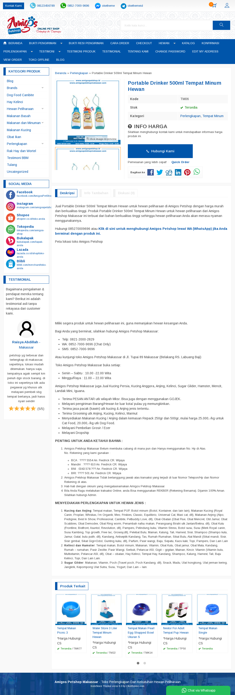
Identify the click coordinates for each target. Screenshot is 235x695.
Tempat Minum (213, 116)
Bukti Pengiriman (42, 43)
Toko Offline (39, 59)
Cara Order (119, 43)
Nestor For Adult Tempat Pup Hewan (176, 630)
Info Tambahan (96, 193)
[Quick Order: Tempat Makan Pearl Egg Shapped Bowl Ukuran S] (154, 621)
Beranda (15, 43)
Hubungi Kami (162, 151)
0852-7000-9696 (78, 5)
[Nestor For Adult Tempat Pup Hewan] (177, 609)
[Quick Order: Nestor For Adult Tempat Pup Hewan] (189, 621)
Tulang (12, 165)
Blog (60, 59)
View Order (12, 59)
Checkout (144, 43)
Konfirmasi (210, 43)
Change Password (170, 51)
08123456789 (46, 5)
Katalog (188, 43)
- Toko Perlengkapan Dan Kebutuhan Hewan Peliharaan (118, 682)
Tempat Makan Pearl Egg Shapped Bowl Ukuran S (141, 633)
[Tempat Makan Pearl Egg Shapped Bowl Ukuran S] (141, 609)
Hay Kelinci (15, 102)
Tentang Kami (138, 51)
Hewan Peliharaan (20, 109)
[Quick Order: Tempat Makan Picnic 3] (83, 621)
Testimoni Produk (81, 51)
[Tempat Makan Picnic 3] (71, 609)
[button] (221, 25)
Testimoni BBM (17, 158)
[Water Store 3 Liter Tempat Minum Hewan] (106, 609)
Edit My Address (205, 51)
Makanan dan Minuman (24, 123)
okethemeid (135, 5)
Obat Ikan (14, 137)
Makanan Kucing (19, 130)
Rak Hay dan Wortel (21, 151)
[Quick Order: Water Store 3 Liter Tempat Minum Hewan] (119, 621)
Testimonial (111, 51)
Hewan (164, 43)
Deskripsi (67, 193)
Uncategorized (17, 171)
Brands (12, 88)
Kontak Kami (13, 5)
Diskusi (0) (126, 193)
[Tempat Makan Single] (212, 609)
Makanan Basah (19, 116)
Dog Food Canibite (20, 95)
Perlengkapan (15, 51)
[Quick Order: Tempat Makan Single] (225, 621)
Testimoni (46, 51)
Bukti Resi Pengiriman (86, 43)
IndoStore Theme (101, 686)
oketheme (108, 5)
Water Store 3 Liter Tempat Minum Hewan (104, 633)
